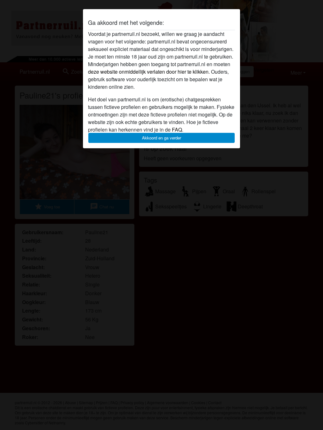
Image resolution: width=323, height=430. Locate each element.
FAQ (177, 129)
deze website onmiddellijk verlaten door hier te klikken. (149, 71)
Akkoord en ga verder (161, 138)
